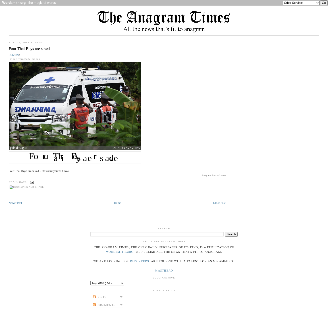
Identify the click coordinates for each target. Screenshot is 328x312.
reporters (139, 261)
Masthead (164, 270)
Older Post (219, 203)
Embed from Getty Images (24, 59)
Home (117, 203)
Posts (101, 297)
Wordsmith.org (120, 252)
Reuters (14, 55)
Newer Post (15, 203)
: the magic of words (28, 2)
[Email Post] (31, 182)
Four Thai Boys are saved (29, 48)
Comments (106, 305)
